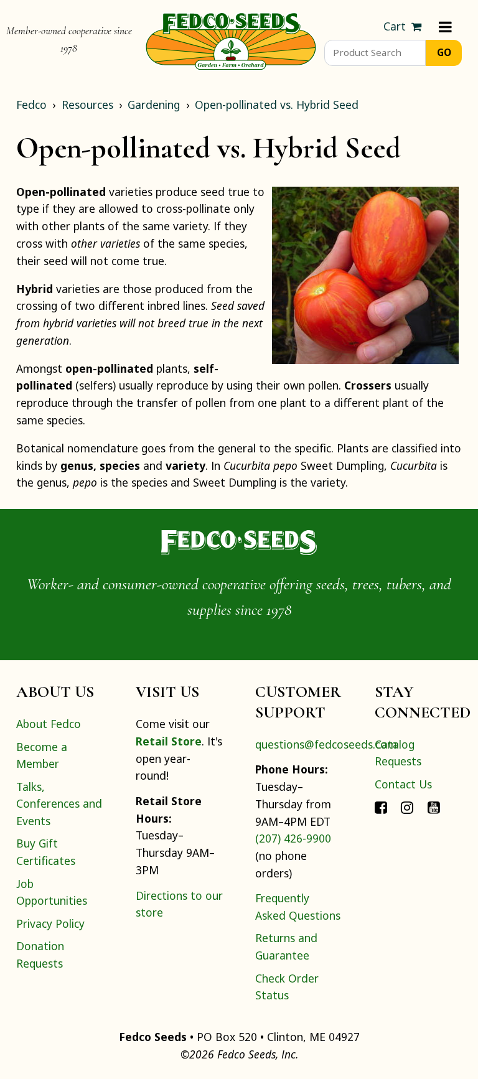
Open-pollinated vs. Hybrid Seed (276, 104)
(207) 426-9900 (293, 838)
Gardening (154, 104)
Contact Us (403, 784)
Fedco (31, 104)
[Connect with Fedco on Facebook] (381, 806)
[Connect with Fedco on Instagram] (407, 806)
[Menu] (445, 27)
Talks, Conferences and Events (59, 803)
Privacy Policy (50, 923)
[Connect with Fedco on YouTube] (434, 806)
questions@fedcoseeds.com (326, 744)
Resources (87, 104)
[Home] (231, 40)
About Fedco (48, 723)
